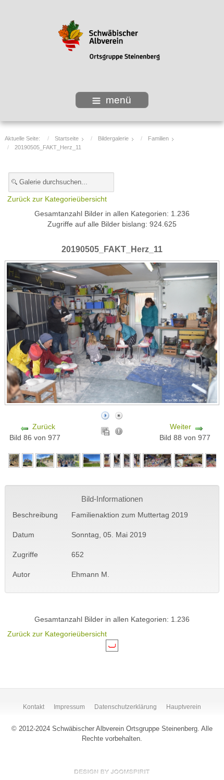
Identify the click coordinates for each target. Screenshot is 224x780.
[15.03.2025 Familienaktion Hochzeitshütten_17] (127, 460)
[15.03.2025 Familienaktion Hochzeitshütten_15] (107, 460)
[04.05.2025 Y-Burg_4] (14, 460)
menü (118, 99)
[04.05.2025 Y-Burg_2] (91, 460)
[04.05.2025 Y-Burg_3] (44, 460)
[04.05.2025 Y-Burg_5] (27, 460)
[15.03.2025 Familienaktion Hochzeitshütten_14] (157, 460)
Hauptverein (183, 707)
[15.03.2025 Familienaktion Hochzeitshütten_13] (137, 460)
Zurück (43, 427)
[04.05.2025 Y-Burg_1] (68, 460)
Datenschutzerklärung (125, 707)
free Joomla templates (112, 772)
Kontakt (33, 707)
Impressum (69, 707)
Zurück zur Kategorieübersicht (57, 199)
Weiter (180, 427)
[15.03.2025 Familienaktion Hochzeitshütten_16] (117, 460)
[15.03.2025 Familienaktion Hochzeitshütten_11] (188, 460)
